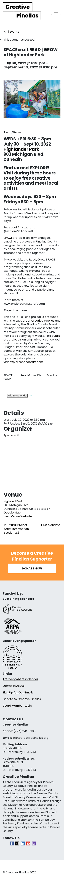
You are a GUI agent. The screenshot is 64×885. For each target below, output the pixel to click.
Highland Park (13, 501)
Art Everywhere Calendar (20, 679)
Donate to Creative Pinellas (22, 699)
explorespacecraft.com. (27, 362)
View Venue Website (18, 516)
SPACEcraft (12, 238)
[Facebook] (12, 843)
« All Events (11, 32)
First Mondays (50, 525)
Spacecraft (12, 435)
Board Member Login (17, 706)
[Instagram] (17, 843)
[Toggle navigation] (56, 11)
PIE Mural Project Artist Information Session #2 (16, 529)
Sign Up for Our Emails (18, 692)
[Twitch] (34, 843)
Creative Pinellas (42, 321)
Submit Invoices (14, 686)
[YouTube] (28, 843)
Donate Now (32, 568)
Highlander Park (21, 149)
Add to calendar (17, 395)
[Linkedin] (23, 843)
